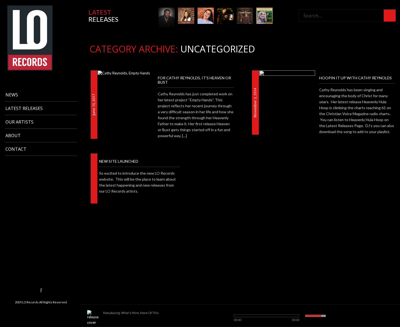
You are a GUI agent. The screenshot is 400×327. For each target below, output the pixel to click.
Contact (15, 149)
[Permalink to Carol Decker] (206, 15)
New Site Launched (118, 161)
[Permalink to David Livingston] (245, 15)
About (13, 136)
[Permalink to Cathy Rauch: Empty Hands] (186, 15)
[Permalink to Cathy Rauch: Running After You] (264, 15)
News (11, 95)
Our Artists (19, 122)
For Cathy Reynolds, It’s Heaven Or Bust (194, 80)
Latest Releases (24, 108)
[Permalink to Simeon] (225, 15)
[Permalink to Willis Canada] (166, 17)
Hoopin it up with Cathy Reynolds (355, 78)
